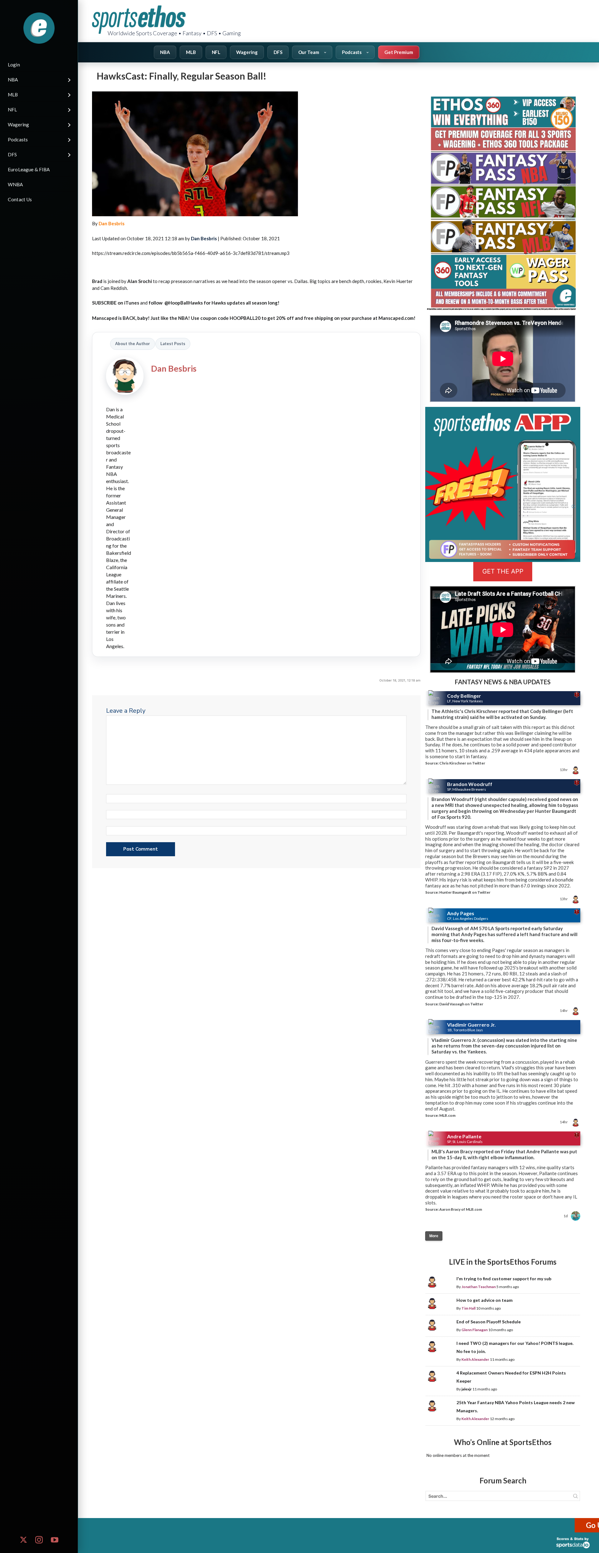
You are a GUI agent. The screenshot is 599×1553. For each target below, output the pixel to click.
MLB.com (447, 1115)
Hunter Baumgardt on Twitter (464, 892)
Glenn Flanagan (474, 1329)
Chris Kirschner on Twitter (462, 763)
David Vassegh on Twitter (461, 1004)
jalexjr (466, 1389)
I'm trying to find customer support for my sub (503, 1278)
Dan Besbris (111, 223)
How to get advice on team (484, 1300)
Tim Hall (468, 1308)
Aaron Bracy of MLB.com (460, 1209)
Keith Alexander (475, 1359)
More (433, 1236)
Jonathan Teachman (478, 1286)
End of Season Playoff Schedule (488, 1321)
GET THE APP (503, 571)
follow (156, 302)
